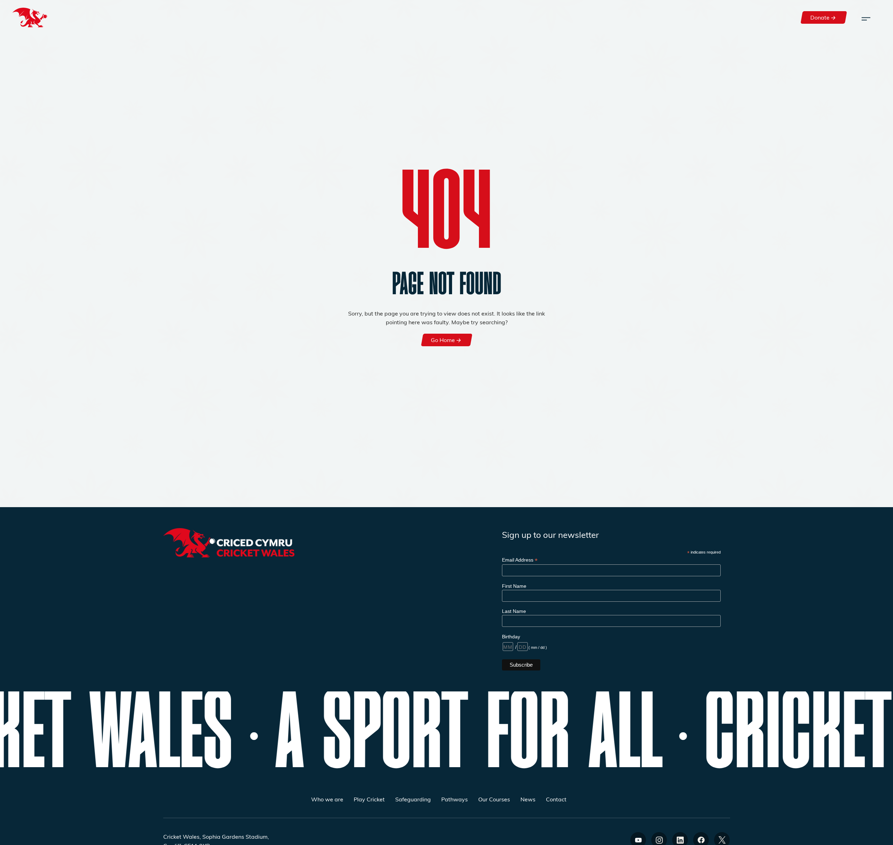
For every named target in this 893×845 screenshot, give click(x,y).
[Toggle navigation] (866, 17)
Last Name (514, 611)
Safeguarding (413, 799)
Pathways (454, 799)
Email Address (520, 560)
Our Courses (494, 799)
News (527, 799)
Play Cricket (369, 799)
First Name (514, 586)
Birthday (511, 636)
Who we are (327, 799)
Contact (556, 799)
